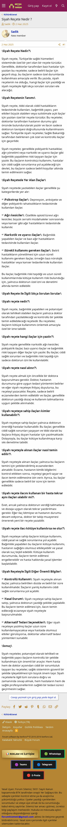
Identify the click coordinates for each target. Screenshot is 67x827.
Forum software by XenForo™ (27, 736)
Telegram (44, 764)
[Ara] (63, 6)
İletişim (6, 727)
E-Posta (33, 775)
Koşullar (17, 727)
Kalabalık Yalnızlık (12, 739)
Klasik (8, 722)
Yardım (49, 727)
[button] (4, 6)
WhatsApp (52, 754)
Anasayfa (7, 730)
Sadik (7, 24)
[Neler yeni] (56, 6)
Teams (21, 764)
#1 (64, 44)
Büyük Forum (32, 739)
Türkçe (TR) (23, 722)
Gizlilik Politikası (34, 727)
